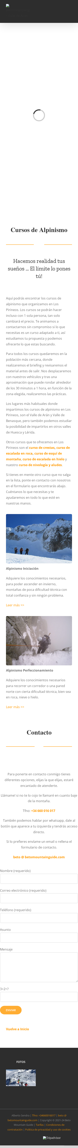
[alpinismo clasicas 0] (39, 515)
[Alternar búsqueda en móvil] (63, 11)
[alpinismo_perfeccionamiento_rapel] (39, 617)
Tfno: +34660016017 (43, 1115)
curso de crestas (42, 447)
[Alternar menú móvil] (70, 11)
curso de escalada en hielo (43, 459)
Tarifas (40, 1125)
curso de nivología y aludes (40, 465)
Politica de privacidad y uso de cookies (48, 1129)
